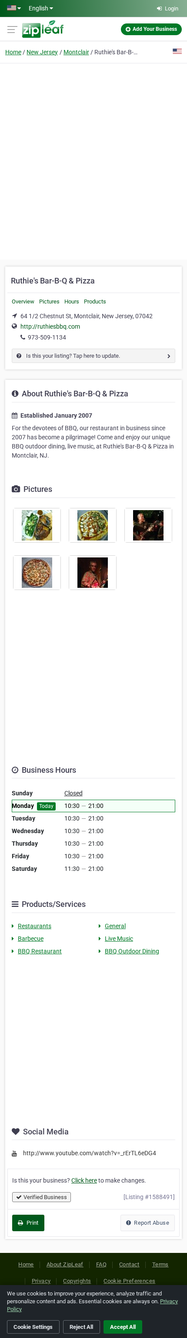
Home (13, 52)
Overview (23, 301)
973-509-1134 (47, 337)
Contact (129, 1264)
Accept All (123, 1327)
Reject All (81, 1327)
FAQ (101, 1264)
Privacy (41, 1281)
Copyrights (77, 1281)
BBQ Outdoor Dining (132, 951)
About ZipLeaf (65, 1264)
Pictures (49, 301)
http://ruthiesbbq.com (50, 326)
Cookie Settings (33, 1327)
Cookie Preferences (129, 1281)
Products (95, 301)
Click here (84, 1180)
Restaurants (34, 926)
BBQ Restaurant (40, 951)
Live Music (119, 938)
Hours (71, 301)
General (115, 926)
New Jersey (42, 52)
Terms (160, 1264)
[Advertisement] (93, 160)
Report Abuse (151, 1222)
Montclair (76, 52)
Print (31, 1222)
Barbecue (30, 938)
